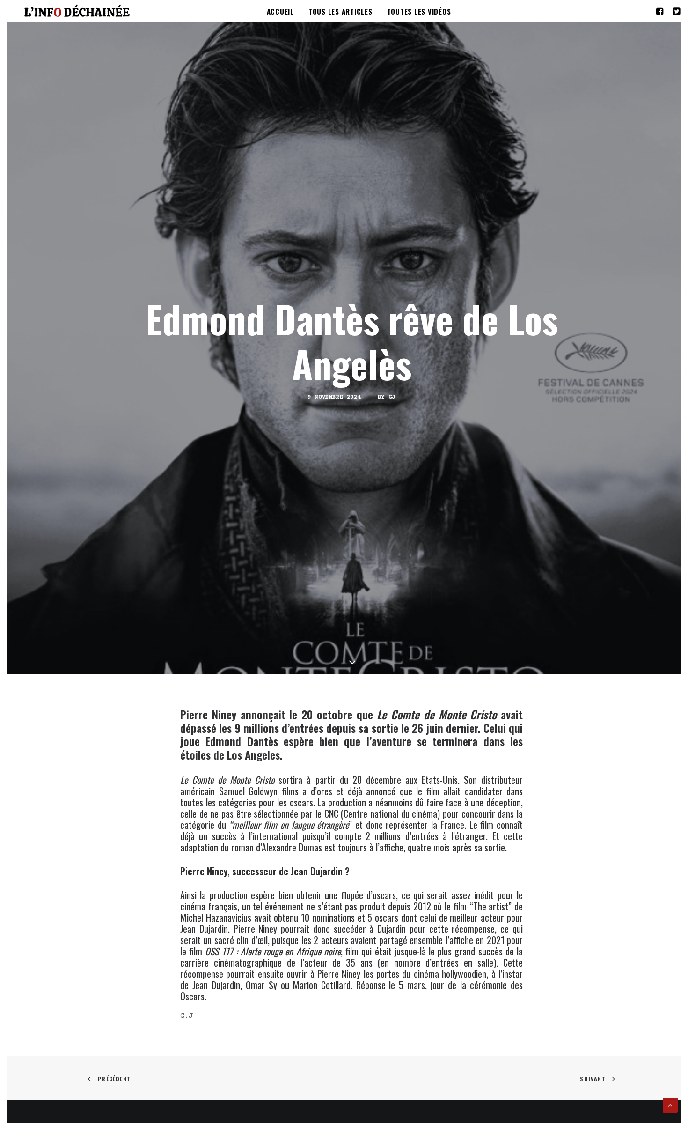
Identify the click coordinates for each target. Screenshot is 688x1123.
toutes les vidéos (419, 11)
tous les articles (340, 11)
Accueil (280, 11)
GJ (391, 397)
